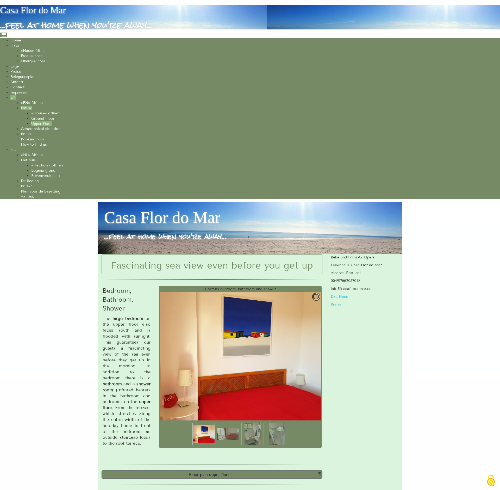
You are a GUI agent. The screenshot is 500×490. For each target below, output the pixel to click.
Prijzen (27, 186)
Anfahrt (16, 82)
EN (13, 97)
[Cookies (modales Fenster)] (491, 481)
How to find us (34, 144)
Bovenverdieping (45, 175)
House (26, 108)
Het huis (28, 160)
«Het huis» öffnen (47, 165)
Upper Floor (41, 123)
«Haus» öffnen (34, 50)
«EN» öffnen (32, 103)
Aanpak (27, 196)
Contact (17, 87)
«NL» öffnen (32, 155)
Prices (26, 134)
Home (15, 40)
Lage (14, 66)
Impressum (19, 92)
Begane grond (43, 170)
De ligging (30, 181)
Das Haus (339, 296)
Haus (15, 45)
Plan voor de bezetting (40, 191)
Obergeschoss (33, 61)
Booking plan (32, 139)
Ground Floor (42, 118)
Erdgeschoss (31, 56)
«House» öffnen (45, 113)
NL (13, 149)
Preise (15, 71)
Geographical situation (40, 129)
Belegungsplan (22, 77)
